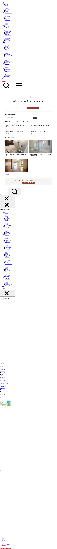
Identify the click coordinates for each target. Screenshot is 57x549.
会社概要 (3, 534)
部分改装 (6, 37)
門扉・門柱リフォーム (8, 16)
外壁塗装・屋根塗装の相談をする (28, 182)
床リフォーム (7, 18)
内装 (4, 17)
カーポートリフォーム (8, 13)
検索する (35, 117)
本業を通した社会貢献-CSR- (6, 541)
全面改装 (6, 245)
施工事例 (3, 41)
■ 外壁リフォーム (2, 363)
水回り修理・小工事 (8, 31)
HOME (3, 297)
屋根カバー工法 (7, 45)
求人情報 (3, 543)
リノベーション (7, 40)
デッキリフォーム (7, 15)
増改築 (4, 281)
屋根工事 (6, 10)
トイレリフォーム (7, 32)
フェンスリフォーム (8, 52)
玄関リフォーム (7, 274)
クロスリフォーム (7, 19)
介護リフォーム (7, 59)
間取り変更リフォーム (8, 38)
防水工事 (6, 8)
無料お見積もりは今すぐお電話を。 (5, 548)
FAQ (2, 539)
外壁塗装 (6, 4)
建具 (4, 25)
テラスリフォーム (7, 53)
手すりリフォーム (7, 20)
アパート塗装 (7, 9)
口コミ (3, 78)
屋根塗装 (6, 5)
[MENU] (19, 88)
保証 (4, 288)
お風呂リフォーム (7, 33)
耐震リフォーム (7, 23)
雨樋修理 (6, 44)
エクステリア (5, 12)
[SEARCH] (6, 88)
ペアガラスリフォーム (8, 66)
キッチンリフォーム (8, 35)
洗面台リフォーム (7, 34)
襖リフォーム (7, 60)
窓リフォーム (7, 26)
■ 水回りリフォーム (3, 375)
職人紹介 (3, 77)
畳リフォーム (7, 22)
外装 (4, 3)
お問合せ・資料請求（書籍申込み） (7, 544)
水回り (4, 30)
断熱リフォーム (7, 24)
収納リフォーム (7, 67)
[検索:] (4, 194)
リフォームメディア (5, 537)
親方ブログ (3, 540)
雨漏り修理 (6, 11)
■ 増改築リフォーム (3, 386)
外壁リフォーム (7, 46)
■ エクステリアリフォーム (4, 383)
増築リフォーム (7, 39)
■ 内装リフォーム (2, 388)
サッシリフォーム (7, 27)
